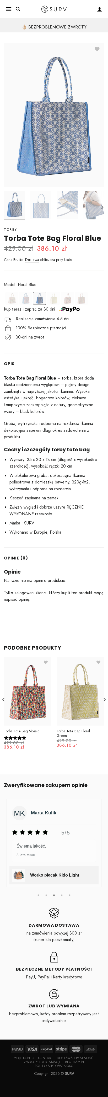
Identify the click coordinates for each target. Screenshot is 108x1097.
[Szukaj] (18, 9)
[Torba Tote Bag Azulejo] (11, 298)
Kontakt (45, 1058)
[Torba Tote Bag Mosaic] (67, 298)
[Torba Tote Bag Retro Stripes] (81, 298)
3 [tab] (54, 895)
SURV (69, 1073)
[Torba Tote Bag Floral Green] (53, 298)
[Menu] (9, 9)
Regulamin (74, 1062)
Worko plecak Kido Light (54, 875)
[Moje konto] (99, 9)
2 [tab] (46, 895)
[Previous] (3, 710)
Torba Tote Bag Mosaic (21, 731)
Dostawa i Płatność (75, 1058)
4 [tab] (61, 895)
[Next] (102, 207)
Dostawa (32, 259)
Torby (10, 229)
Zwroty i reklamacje (42, 1062)
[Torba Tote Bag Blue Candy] (25, 298)
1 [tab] (38, 895)
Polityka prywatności (54, 1066)
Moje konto (24, 1058)
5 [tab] (69, 895)
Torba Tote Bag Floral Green (73, 733)
